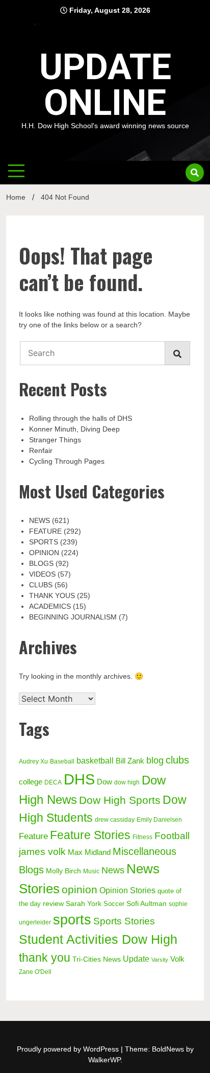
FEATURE (45, 531)
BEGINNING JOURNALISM (73, 617)
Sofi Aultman (146, 903)
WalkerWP (104, 1060)
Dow (104, 782)
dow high (127, 782)
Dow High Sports (120, 800)
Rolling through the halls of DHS (80, 418)
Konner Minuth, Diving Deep (74, 429)
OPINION (44, 553)
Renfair (40, 450)
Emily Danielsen (159, 819)
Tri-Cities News (96, 959)
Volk (177, 959)
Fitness (142, 837)
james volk (42, 851)
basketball (95, 760)
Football (172, 835)
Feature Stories (90, 835)
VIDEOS (42, 574)
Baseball (62, 761)
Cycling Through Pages (66, 461)
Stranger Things (55, 440)
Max (75, 852)
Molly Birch (63, 871)
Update (136, 959)
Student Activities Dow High (98, 939)
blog (155, 760)
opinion (79, 889)
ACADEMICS (50, 606)
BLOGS (41, 563)
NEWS (39, 520)
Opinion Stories (127, 890)
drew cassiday (115, 819)
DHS (79, 779)
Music (91, 871)
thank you (44, 957)
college (30, 782)
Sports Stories (124, 921)
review (53, 903)
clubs (177, 760)
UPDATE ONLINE (105, 85)
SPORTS (43, 542)
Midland (98, 852)
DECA (53, 782)
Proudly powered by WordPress (69, 1049)
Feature (33, 836)
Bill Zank (130, 761)
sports (72, 919)
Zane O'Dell (35, 972)
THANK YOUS (52, 595)
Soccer (113, 904)
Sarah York (83, 903)
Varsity (159, 960)
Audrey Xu (33, 761)
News (112, 870)
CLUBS (40, 585)
